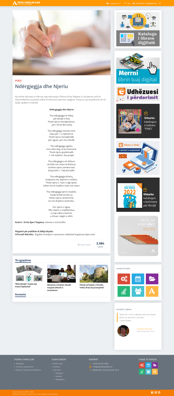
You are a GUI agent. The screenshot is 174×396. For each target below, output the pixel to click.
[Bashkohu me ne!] (138, 291)
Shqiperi (59, 373)
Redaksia (20, 363)
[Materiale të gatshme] (124, 279)
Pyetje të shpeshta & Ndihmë (28, 370)
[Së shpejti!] (138, 279)
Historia (56, 367)
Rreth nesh (58, 363)
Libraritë (57, 370)
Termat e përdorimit (24, 367)
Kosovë (58, 376)
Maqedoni (60, 379)
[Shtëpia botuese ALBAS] (152, 291)
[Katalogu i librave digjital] (152, 279)
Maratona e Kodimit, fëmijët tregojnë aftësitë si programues (59, 287)
